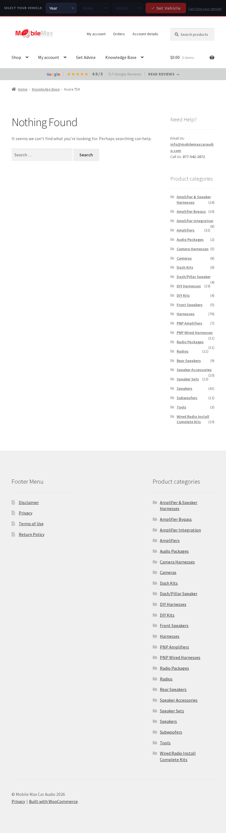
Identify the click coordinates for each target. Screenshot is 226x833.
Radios (183, 351)
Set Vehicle (169, 8)
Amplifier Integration (195, 220)
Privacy (25, 513)
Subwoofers (187, 397)
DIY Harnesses (189, 286)
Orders (119, 33)
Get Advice (86, 57)
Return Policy (31, 534)
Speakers (184, 388)
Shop (16, 57)
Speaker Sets (188, 379)
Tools (181, 407)
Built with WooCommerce (53, 801)
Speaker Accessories (194, 369)
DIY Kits (183, 295)
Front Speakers (190, 304)
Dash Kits (185, 267)
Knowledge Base (120, 57)
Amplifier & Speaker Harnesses (194, 199)
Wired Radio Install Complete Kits (193, 419)
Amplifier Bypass (191, 211)
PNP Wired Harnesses (195, 332)
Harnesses (186, 313)
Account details (145, 33)
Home (23, 89)
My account (96, 33)
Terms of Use (31, 523)
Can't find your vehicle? (205, 9)
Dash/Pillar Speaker (194, 276)
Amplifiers (186, 230)
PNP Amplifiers (189, 323)
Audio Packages (190, 239)
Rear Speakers (189, 360)
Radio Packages (190, 341)
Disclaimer (29, 502)
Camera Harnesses (193, 248)
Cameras (184, 258)
